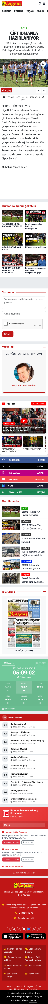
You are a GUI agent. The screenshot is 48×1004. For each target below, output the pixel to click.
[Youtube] (24, 929)
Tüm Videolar (40, 404)
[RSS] (39, 929)
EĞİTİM (38, 986)
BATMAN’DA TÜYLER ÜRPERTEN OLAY (31, 527)
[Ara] (40, 3)
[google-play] (35, 937)
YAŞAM (30, 11)
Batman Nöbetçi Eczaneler (13, 950)
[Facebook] (9, 929)
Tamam (33, 1001)
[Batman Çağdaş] (12, 4)
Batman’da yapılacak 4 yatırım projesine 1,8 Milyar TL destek (32, 567)
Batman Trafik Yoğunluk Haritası (33, 958)
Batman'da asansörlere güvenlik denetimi (31, 580)
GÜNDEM (6, 11)
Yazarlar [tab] (8, 347)
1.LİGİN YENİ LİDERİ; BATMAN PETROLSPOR (12, 225)
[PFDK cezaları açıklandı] (35, 239)
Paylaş (8, 90)
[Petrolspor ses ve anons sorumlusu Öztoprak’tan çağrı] (35, 260)
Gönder (8, 334)
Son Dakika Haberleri (10, 975)
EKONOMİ (27, 561)
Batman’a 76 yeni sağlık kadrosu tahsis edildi (33, 553)
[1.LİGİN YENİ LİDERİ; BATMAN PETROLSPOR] (12, 216)
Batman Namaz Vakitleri (12, 958)
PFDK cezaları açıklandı (35, 247)
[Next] (29, 929)
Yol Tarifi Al (29, 842)
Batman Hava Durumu (33, 950)
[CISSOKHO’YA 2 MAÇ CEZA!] (12, 239)
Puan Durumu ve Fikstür (13, 967)
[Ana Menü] (44, 3)
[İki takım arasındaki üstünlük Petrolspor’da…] (35, 216)
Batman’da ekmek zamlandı (33, 540)
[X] (14, 929)
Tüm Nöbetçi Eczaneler (25, 873)
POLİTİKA (18, 11)
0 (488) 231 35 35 (12, 859)
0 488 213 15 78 (26, 913)
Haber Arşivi (34, 973)
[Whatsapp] (34, 929)
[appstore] (12, 937)
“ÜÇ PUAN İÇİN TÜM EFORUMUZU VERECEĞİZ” (11, 270)
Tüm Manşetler (34, 965)
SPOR (24, 28)
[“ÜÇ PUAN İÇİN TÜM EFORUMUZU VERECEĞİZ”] (12, 260)
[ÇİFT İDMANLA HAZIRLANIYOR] (24, 73)
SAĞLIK (40, 11)
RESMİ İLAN (14, 989)
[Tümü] (44, 501)
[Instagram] (19, 929)
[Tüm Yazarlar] (44, 347)
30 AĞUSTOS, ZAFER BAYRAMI (24, 353)
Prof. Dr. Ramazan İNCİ (24, 386)
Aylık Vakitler (9, 709)
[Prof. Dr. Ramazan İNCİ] (24, 372)
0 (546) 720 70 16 (12, 842)
